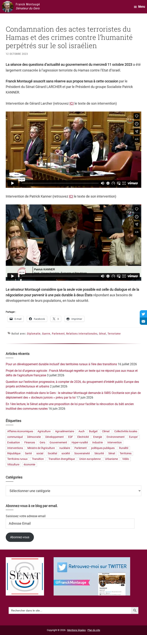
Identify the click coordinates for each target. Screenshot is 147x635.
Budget (93, 431)
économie (29, 464)
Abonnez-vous (19, 537)
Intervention (114, 442)
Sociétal (52, 453)
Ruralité (123, 448)
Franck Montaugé (28, 4)
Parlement (58, 333)
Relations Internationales (81, 333)
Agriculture (44, 431)
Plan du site (93, 630)
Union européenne (90, 459)
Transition (38, 459)
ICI (71, 103)
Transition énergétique (61, 459)
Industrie (97, 442)
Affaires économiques (20, 431)
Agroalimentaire (64, 431)
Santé (28, 453)
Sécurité (99, 453)
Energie (97, 437)
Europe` (133, 437)
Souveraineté (82, 453)
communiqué (15, 437)
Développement (54, 437)
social (39, 453)
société (65, 453)
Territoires (125, 453)
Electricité (83, 437)
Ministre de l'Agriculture (41, 448)
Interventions (15, 448)
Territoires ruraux (17, 459)
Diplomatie (34, 333)
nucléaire (64, 448)
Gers (42, 442)
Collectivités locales (125, 431)
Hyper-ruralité (80, 442)
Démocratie (34, 437)
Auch (81, 431)
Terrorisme (114, 333)
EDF (70, 437)
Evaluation (13, 442)
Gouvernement (58, 442)
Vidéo (125, 459)
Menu (141, 6)
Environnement (116, 437)
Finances (29, 442)
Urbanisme (111, 459)
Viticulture (13, 464)
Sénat (102, 333)
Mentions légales (76, 630)
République (13, 453)
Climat (106, 431)
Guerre (46, 333)
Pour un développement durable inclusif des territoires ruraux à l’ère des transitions (61, 364)
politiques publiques (103, 448)
